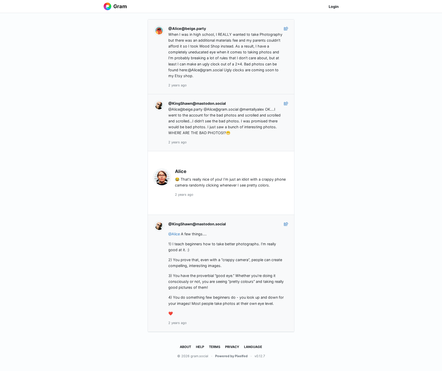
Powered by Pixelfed (231, 356)
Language (253, 347)
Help (200, 347)
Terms (214, 347)
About (185, 347)
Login (334, 6)
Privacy (232, 347)
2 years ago (177, 85)
